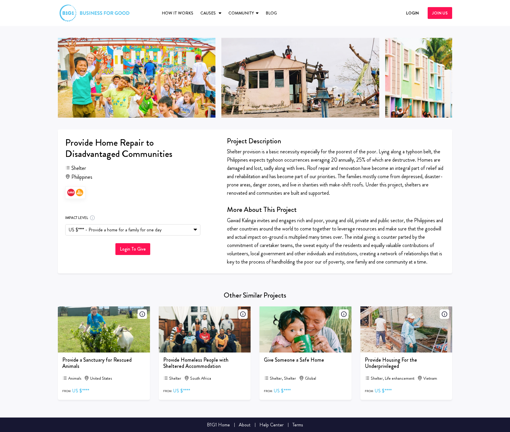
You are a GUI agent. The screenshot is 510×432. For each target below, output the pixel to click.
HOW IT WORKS (177, 13)
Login (412, 13)
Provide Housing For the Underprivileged (391, 363)
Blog (271, 13)
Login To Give (133, 249)
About (245, 424)
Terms (297, 424)
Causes (208, 13)
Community (241, 13)
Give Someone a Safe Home (294, 360)
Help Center (271, 424)
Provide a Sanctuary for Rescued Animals (97, 363)
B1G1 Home (218, 424)
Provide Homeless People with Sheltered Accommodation (195, 363)
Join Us (440, 13)
